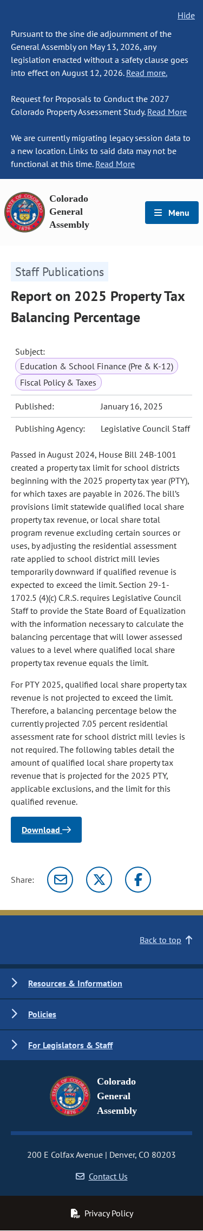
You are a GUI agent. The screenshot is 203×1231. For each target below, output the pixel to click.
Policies (42, 1014)
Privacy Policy (108, 1213)
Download (42, 829)
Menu (177, 212)
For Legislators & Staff (70, 1045)
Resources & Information (75, 983)
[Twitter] (99, 880)
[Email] (60, 880)
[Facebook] (138, 880)
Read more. (146, 72)
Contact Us (108, 1176)
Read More (167, 111)
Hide (186, 15)
